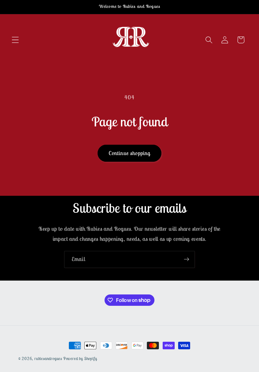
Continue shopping (130, 153)
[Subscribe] (186, 259)
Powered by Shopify (80, 358)
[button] (15, 40)
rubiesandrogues (48, 358)
